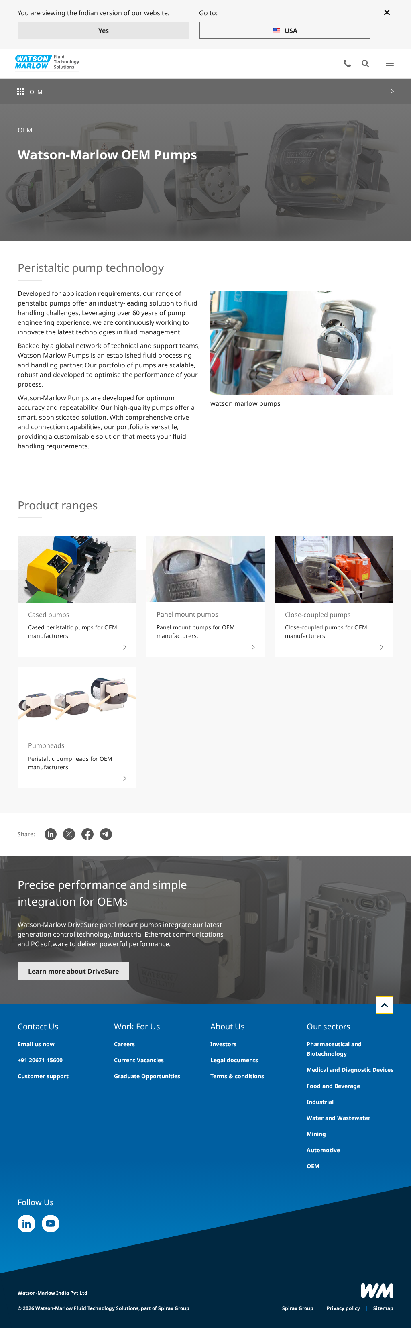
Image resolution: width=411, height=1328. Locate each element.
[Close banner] (386, 12)
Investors (223, 1044)
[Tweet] (69, 834)
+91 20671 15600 (40, 1060)
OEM (36, 92)
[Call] (347, 63)
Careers (124, 1044)
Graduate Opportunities (147, 1076)
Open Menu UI (389, 63)
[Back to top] (384, 1005)
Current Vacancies (139, 1060)
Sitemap (383, 1308)
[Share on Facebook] (87, 834)
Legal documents (234, 1060)
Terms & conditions (237, 1076)
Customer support (43, 1076)
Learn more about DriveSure (73, 971)
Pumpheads (46, 745)
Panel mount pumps (187, 614)
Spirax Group (297, 1308)
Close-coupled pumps (318, 614)
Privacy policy (343, 1308)
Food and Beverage (333, 1086)
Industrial (320, 1102)
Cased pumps (48, 614)
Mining (316, 1134)
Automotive (323, 1150)
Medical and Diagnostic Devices (350, 1069)
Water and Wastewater (338, 1118)
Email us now (36, 1044)
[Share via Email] (106, 834)
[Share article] (51, 834)
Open (365, 63)
